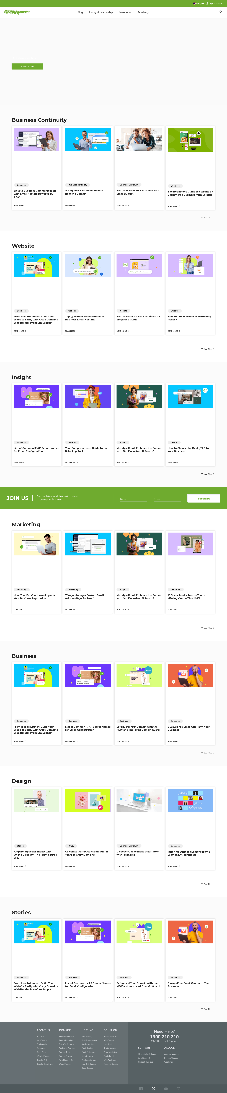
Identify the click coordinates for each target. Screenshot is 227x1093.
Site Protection (88, 1044)
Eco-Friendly (42, 1044)
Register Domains (66, 1036)
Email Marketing (110, 1052)
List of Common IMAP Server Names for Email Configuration (36, 450)
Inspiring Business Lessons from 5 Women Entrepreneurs (189, 853)
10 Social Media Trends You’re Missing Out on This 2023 (186, 597)
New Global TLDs (66, 1060)
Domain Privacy (65, 1056)
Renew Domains (66, 1040)
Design (21, 781)
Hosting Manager (171, 1058)
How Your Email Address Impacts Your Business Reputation (34, 597)
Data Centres (42, 1040)
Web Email (168, 1062)
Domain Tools (64, 1052)
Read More (19, 205)
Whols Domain (65, 1064)
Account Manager (171, 1054)
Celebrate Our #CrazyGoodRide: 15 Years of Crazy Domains (86, 853)
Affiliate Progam (43, 1056)
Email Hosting (87, 1048)
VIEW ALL (206, 217)
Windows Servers (89, 1060)
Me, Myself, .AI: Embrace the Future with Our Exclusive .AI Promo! (139, 450)
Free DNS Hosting (89, 1064)
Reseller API (42, 1060)
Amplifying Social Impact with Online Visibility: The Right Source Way (35, 854)
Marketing (26, 524)
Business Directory (111, 1064)
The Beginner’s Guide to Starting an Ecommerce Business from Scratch (190, 193)
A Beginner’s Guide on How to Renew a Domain (84, 192)
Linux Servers (87, 1056)
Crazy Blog (41, 1052)
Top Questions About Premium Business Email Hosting (84, 318)
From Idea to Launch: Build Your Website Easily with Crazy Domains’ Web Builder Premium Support (36, 319)
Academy (143, 12)
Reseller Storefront (45, 1064)
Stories (21, 912)
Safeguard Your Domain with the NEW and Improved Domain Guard (138, 728)
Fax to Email (109, 1056)
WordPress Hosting (89, 1040)
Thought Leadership (101, 12)
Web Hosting (87, 1036)
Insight (21, 377)
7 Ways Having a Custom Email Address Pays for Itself (84, 597)
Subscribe (204, 498)
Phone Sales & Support (147, 1054)
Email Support (144, 1058)
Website (23, 246)
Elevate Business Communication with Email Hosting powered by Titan (35, 193)
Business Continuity (39, 120)
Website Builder (110, 1036)
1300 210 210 (164, 1037)
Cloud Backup (87, 1068)
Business (24, 656)
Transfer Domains (66, 1044)
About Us (40, 1036)
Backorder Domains (67, 1048)
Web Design (109, 1040)
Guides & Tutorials (145, 1062)
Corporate (41, 1048)
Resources (125, 12)
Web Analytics (110, 1060)
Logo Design (109, 1044)
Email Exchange (88, 1052)
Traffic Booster (110, 1048)
